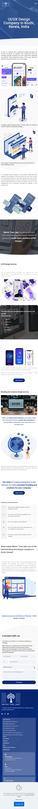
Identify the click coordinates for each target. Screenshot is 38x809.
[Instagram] (5, 714)
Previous (3, 583)
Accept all (19, 804)
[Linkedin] (8, 714)
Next (35, 583)
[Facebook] (2, 714)
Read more (19, 799)
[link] (19, 508)
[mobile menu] (35, 3)
